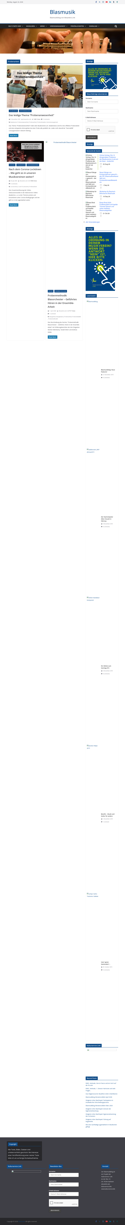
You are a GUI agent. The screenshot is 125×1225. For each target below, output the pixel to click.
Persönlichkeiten (77, 26)
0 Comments (106, 377)
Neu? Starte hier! (14, 26)
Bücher (51, 291)
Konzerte (26, 186)
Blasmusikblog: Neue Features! (108, 371)
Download (93, 26)
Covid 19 (20, 186)
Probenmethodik (53, 319)
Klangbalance (60, 317)
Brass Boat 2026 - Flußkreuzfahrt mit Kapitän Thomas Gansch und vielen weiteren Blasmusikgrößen (109, 206)
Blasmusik (62, 11)
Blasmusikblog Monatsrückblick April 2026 (99, 1097)
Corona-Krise (14, 186)
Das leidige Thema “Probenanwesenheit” (31, 115)
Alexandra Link (27, 119)
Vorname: (89, 98)
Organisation (13, 111)
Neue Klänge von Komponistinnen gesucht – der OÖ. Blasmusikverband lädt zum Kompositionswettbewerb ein (109, 177)
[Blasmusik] (62, 30)
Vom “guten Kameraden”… (105, 963)
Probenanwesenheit (23, 122)
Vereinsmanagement (57, 26)
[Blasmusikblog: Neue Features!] (93, 373)
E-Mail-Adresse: (91, 117)
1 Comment (52, 314)
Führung (12, 165)
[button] (22, 26)
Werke (42, 26)
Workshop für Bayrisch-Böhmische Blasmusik (108, 192)
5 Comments (46, 119)
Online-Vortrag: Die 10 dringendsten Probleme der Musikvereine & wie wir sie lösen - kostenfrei (109, 158)
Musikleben (30, 26)
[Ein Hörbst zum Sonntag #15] (93, 669)
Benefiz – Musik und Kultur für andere (107, 815)
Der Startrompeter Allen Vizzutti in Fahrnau (107, 519)
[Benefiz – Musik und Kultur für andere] (93, 818)
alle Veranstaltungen (93, 222)
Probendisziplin (41, 122)
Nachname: (89, 108)
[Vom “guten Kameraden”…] (93, 966)
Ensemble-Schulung (60, 291)
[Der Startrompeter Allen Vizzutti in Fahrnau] (93, 521)
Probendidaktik (76, 317)
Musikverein (13, 122)
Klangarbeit (52, 317)
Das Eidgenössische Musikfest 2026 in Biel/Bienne (101, 1094)
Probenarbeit (33, 122)
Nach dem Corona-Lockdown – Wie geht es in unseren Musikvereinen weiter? (25, 173)
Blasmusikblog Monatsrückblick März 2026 (99, 1105)
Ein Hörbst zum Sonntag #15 (106, 667)
